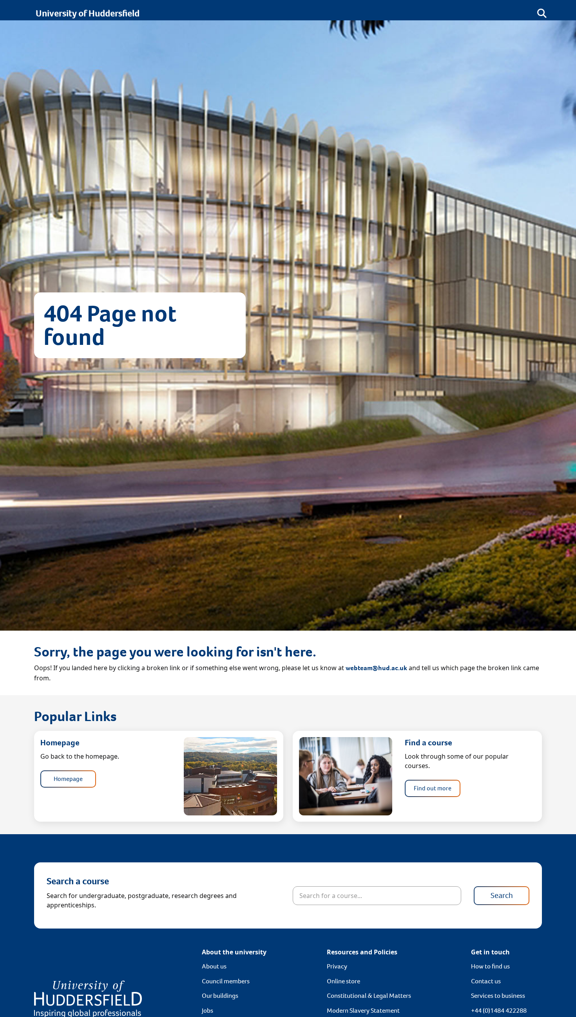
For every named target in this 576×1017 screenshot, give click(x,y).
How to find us (490, 966)
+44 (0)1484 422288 (499, 1010)
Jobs (207, 1010)
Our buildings (220, 995)
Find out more (432, 788)
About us (214, 966)
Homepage (68, 779)
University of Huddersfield (87, 13)
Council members (226, 981)
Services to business (498, 995)
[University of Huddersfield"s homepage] (88, 998)
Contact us (486, 981)
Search (502, 895)
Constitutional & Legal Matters (369, 995)
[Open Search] (542, 13)
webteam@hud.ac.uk (376, 668)
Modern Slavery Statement (363, 1010)
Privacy (337, 966)
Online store (343, 981)
